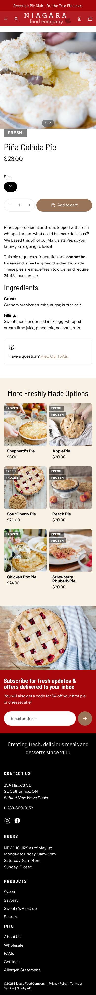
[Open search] (16, 18)
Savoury (11, 900)
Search (10, 916)
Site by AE (24, 988)
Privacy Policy (58, 983)
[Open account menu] (79, 18)
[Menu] (5, 18)
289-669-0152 (20, 807)
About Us (12, 936)
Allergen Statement (22, 969)
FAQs (9, 953)
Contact (11, 961)
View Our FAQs (54, 356)
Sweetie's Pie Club (20, 908)
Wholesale (13, 945)
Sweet (9, 891)
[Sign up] (85, 718)
